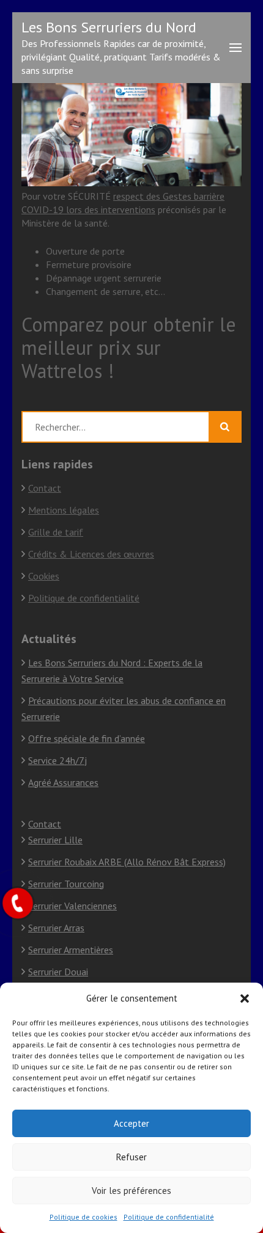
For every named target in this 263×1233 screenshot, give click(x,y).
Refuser (131, 1157)
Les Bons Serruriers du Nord (108, 27)
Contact (44, 488)
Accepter (131, 1123)
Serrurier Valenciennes (72, 906)
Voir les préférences (131, 1190)
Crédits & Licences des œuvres (91, 554)
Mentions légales (63, 510)
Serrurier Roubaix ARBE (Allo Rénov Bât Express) (127, 862)
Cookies (43, 576)
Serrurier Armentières (70, 950)
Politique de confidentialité (169, 1216)
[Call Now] (17, 903)
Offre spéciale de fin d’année (86, 738)
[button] (245, 998)
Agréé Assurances (63, 782)
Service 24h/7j (57, 760)
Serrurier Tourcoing (66, 884)
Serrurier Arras (56, 928)
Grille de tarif (55, 532)
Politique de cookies (83, 1216)
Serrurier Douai (58, 972)
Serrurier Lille (55, 840)
